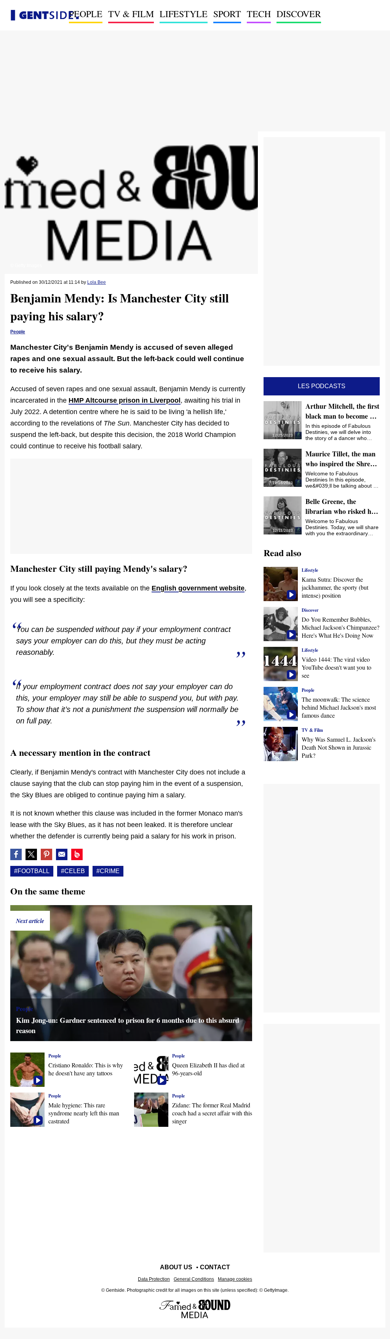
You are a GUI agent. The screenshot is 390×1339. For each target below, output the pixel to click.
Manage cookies (235, 1279)
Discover (299, 14)
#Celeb (73, 871)
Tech (259, 14)
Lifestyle (184, 14)
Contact (215, 1267)
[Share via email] (61, 854)
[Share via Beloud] (77, 854)
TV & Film (131, 14)
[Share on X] (31, 854)
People (85, 14)
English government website (198, 588)
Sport (227, 14)
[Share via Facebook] (16, 854)
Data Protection (154, 1279)
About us (176, 1267)
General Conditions (194, 1279)
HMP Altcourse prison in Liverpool (125, 400)
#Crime (108, 871)
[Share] (46, 854)
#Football (32, 871)
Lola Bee (96, 282)
